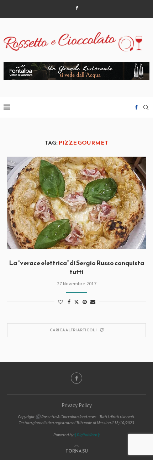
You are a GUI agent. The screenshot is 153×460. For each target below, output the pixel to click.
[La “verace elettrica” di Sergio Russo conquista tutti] (76, 203)
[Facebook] (76, 8)
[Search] (145, 107)
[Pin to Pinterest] (85, 302)
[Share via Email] (92, 302)
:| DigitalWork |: (87, 434)
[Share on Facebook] (69, 302)
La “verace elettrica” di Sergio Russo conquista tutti (76, 267)
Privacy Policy (77, 405)
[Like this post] (60, 302)
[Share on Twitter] (76, 302)
